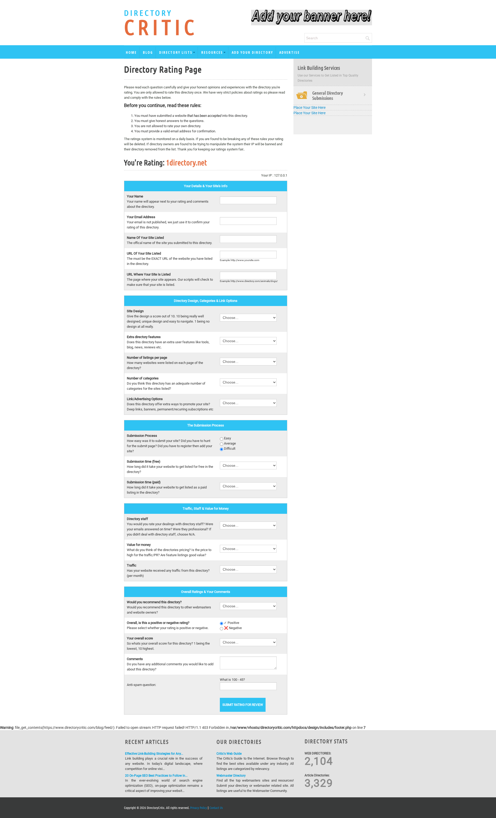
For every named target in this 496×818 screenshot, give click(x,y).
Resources (212, 52)
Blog (148, 52)
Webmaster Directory (231, 775)
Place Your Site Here (309, 107)
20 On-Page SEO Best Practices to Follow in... (156, 775)
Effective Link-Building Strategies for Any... (154, 753)
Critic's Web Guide (229, 753)
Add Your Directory (252, 52)
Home (131, 52)
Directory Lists (175, 52)
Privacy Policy (198, 807)
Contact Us (216, 807)
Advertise (289, 52)
